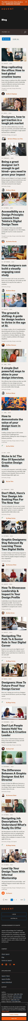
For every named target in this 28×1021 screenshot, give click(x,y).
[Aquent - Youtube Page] (14, 965)
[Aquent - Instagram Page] (10, 965)
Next (22, 900)
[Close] (26, 2)
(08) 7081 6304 (18, 994)
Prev (6, 900)
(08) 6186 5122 (15, 1000)
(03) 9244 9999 (17, 998)
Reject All (14, 1018)
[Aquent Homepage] (7, 9)
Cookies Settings (14, 1014)
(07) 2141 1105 (17, 996)
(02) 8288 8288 (16, 1001)
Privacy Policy (5, 1011)
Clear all (16, 39)
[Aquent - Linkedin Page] (6, 965)
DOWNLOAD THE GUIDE (13, 4)
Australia (14, 918)
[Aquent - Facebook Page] (2, 965)
